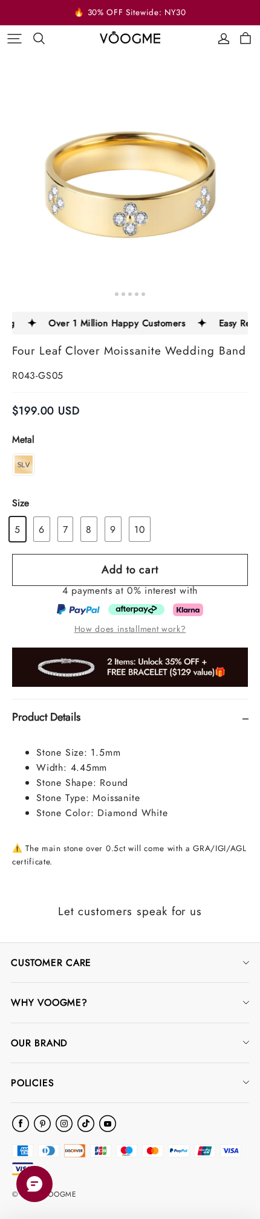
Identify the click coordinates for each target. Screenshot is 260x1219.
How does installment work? (130, 629)
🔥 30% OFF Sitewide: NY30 (130, 12)
